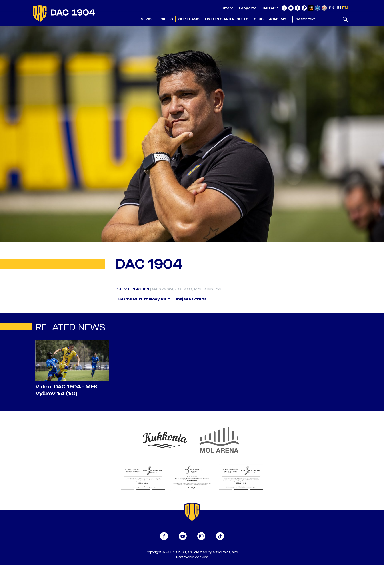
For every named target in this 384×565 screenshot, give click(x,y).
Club (259, 19)
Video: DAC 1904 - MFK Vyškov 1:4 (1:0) (66, 390)
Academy (277, 19)
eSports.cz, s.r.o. (226, 552)
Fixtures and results (226, 19)
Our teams (189, 19)
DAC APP (270, 8)
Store (228, 8)
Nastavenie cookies (192, 557)
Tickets (165, 19)
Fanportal (248, 8)
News (146, 19)
